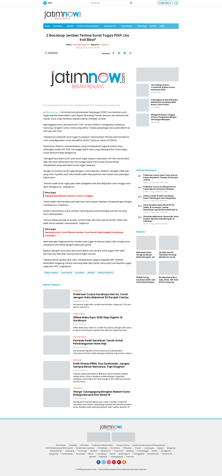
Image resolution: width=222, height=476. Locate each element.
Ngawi (161, 448)
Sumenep (80, 454)
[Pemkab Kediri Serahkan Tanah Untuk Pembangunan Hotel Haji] (56, 345)
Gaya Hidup (126, 26)
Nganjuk (103, 456)
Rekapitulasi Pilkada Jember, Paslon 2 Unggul (69, 195)
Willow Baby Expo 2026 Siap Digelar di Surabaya (97, 319)
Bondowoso (153, 454)
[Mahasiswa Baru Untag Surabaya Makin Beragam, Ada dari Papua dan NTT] (146, 243)
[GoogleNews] (119, 462)
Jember (91, 272)
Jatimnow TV (110, 26)
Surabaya (102, 448)
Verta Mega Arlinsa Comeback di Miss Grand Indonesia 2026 (163, 87)
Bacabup (79, 272)
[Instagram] (109, 462)
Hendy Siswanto (105, 272)
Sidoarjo (127, 448)
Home (47, 26)
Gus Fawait (66, 272)
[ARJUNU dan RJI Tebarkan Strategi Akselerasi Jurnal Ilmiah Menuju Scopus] (169, 243)
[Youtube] (114, 462)
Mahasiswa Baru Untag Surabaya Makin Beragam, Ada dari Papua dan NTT (146, 254)
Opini (162, 26)
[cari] (131, 3)
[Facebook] (98, 462)
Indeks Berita (165, 3)
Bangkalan (166, 451)
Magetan (171, 448)
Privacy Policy (122, 445)
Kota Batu (115, 448)
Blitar (90, 454)
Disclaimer (61, 445)
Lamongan (149, 448)
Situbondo (167, 454)
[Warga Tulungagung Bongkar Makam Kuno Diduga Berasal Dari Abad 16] (56, 397)
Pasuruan (118, 451)
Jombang (69, 451)
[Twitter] (104, 462)
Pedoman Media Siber (102, 445)
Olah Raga (142, 26)
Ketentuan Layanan (85, 448)
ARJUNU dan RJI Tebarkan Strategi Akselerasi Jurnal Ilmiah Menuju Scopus (167, 254)
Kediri (155, 451)
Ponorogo (82, 451)
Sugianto (105, 44)
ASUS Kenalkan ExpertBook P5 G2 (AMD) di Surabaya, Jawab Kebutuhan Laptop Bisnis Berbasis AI (160, 207)
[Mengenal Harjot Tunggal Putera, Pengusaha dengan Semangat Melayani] (142, 120)
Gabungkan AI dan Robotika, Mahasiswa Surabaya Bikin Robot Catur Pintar (164, 102)
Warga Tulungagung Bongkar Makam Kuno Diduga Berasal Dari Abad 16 (101, 393)
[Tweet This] (119, 53)
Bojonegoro (124, 454)
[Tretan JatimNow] (157, 74)
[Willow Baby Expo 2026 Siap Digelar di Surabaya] (56, 322)
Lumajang (101, 454)
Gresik (138, 448)
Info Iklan (84, 445)
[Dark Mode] (176, 3)
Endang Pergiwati (81, 44)
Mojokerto (106, 451)
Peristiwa (57, 26)
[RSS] (124, 462)
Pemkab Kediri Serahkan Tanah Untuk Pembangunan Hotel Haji (98, 342)
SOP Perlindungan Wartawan (59, 448)
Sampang (53, 454)
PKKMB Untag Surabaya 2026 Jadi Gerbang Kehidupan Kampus (145, 279)
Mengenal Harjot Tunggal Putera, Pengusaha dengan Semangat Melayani (164, 117)
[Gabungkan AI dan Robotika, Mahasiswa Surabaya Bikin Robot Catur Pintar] (142, 105)
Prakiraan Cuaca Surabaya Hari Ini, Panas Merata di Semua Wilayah (159, 187)
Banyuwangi (56, 451)
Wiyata (70, 26)
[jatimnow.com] (62, 14)
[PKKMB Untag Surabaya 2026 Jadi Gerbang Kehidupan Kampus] (146, 268)
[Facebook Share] (113, 53)
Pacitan (130, 456)
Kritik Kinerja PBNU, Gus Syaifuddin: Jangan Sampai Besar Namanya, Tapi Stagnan (101, 365)
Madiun (94, 451)
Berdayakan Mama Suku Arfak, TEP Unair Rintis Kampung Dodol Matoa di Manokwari (168, 279)
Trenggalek (138, 454)
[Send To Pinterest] (130, 53)
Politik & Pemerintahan (88, 26)
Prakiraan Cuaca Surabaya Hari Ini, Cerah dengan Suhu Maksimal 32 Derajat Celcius (101, 296)
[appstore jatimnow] (123, 438)
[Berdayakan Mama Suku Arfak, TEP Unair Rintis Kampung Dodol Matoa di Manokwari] (169, 268)
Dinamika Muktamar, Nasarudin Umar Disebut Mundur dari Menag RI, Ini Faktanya (161, 218)
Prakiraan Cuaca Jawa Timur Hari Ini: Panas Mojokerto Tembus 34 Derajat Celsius (160, 177)
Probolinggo (143, 451)
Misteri (153, 26)
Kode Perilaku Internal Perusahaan (149, 445)
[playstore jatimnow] (98, 438)
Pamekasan (67, 454)
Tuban (112, 454)
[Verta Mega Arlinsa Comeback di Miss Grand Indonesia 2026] (142, 90)
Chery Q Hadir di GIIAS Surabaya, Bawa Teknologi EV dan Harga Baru (159, 197)
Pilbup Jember (51, 272)
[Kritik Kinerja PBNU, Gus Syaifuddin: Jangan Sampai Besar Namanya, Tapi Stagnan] (56, 370)
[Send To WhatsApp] (125, 53)
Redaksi (73, 445)
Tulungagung (116, 456)
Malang (130, 451)
